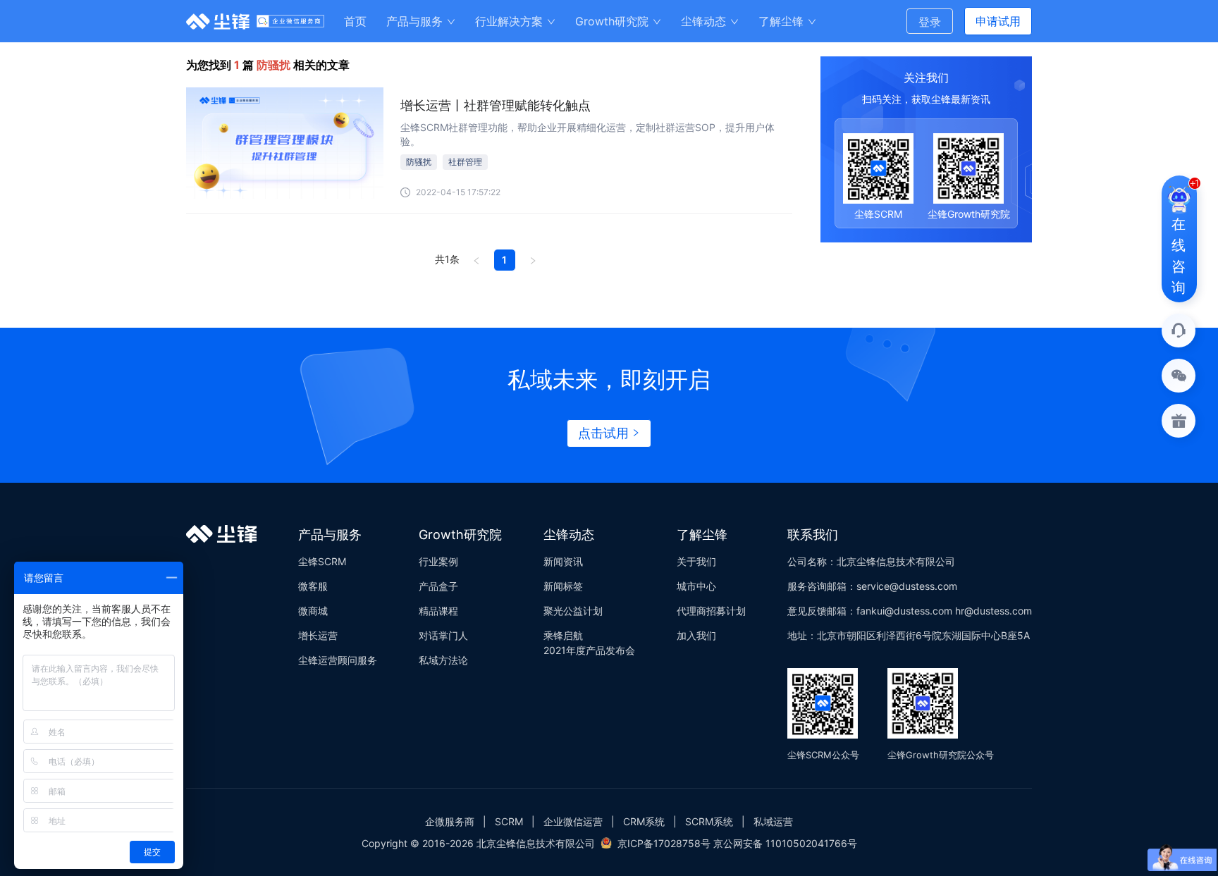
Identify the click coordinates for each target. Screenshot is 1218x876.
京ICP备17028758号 (663, 843)
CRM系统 (644, 821)
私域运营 (773, 821)
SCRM (509, 821)
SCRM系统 (709, 821)
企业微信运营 (573, 821)
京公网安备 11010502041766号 (785, 843)
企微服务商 (449, 821)
